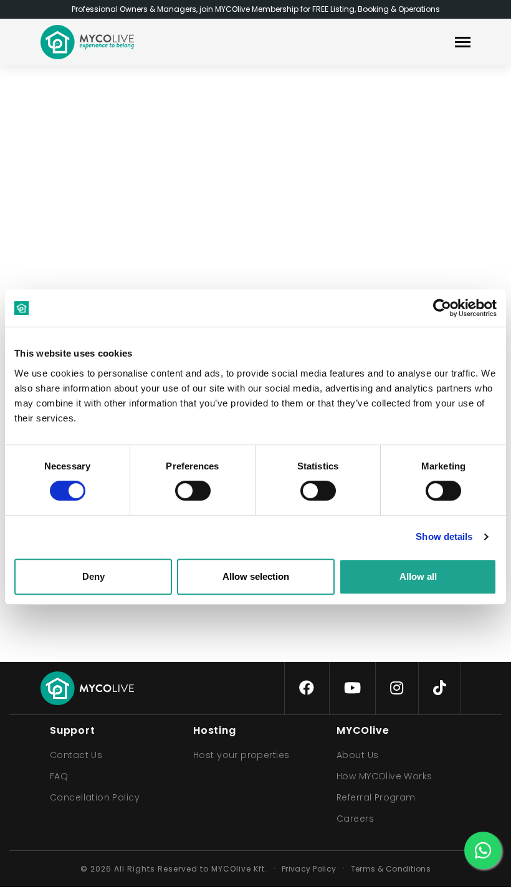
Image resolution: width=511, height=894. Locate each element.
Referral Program (376, 797)
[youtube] (352, 688)
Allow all (418, 576)
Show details (444, 536)
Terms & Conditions (391, 868)
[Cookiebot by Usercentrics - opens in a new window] (442, 308)
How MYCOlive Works (384, 776)
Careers (355, 818)
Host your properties (241, 755)
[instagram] (396, 688)
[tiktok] (439, 688)
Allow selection (255, 576)
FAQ (59, 776)
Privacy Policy (309, 868)
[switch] (182, 488)
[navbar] (462, 43)
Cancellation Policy (95, 797)
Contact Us (76, 755)
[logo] (87, 42)
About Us (357, 755)
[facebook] (306, 688)
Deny (93, 576)
